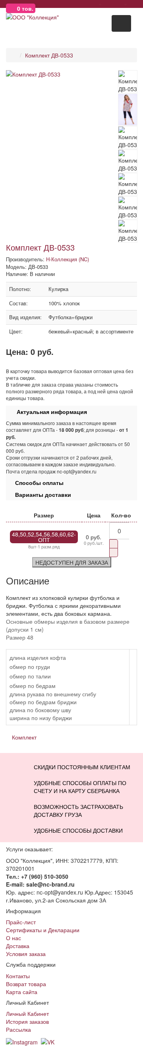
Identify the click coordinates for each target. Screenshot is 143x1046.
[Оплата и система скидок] (84, 4)
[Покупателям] (97, 4)
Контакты (18, 976)
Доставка (17, 946)
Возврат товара (26, 984)
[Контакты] (135, 4)
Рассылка (18, 1029)
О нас (13, 938)
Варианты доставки (40, 494)
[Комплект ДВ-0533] (62, 74)
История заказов (27, 1021)
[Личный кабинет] (122, 4)
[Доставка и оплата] (74, 4)
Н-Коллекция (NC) (67, 259)
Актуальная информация (48, 412)
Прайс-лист (21, 922)
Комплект (24, 737)
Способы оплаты (37, 483)
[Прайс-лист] (109, 4)
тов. (25, 8)
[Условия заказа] (64, 4)
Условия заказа (26, 954)
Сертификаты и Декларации (42, 930)
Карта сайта (21, 992)
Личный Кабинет (27, 1013)
